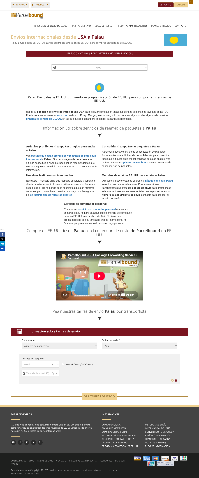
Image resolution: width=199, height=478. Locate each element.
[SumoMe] (2, 248)
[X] (2, 239)
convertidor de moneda (159, 431)
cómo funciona (111, 424)
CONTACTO (180, 25)
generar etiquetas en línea (118, 438)
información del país (157, 428)
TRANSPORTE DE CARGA (157, 438)
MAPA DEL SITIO (32, 473)
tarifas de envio (45, 460)
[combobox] (99, 67)
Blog (31, 460)
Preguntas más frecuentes (132, 25)
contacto (61, 460)
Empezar (181, 4)
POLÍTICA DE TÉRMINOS (93, 470)
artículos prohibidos (157, 435)
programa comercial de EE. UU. (120, 446)
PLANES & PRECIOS (161, 25)
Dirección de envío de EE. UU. (51, 25)
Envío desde (28, 340)
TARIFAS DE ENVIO (81, 25)
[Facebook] (2, 234)
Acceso (167, 4)
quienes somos (18, 460)
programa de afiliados (115, 442)
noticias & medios (155, 442)
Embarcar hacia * (111, 340)
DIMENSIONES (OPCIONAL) (79, 364)
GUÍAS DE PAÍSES (103, 25)
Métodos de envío (155, 424)
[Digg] (2, 243)
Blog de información (157, 446)
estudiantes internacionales (119, 435)
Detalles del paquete (33, 358)
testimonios (106, 460)
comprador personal (114, 431)
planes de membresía (114, 428)
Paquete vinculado (27, 15)
